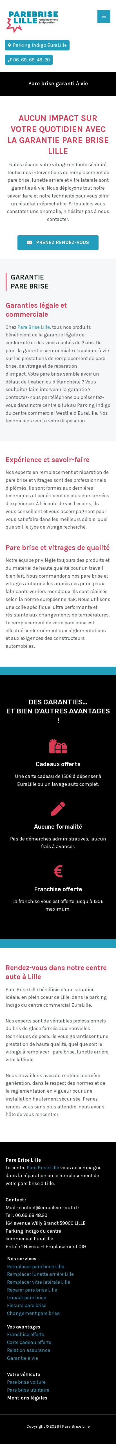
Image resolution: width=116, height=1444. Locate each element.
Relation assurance (28, 1350)
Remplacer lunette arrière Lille (40, 1274)
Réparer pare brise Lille (32, 1290)
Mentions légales (27, 1398)
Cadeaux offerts (58, 764)
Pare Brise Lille (33, 327)
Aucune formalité (58, 826)
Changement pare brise (33, 1313)
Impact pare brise (26, 1297)
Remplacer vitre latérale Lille (38, 1282)
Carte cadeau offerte (29, 1342)
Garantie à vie (22, 1358)
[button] (58, 242)
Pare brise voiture (26, 1382)
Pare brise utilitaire (28, 1390)
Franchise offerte (58, 889)
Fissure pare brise (26, 1305)
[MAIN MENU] (103, 16)
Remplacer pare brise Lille (35, 1266)
